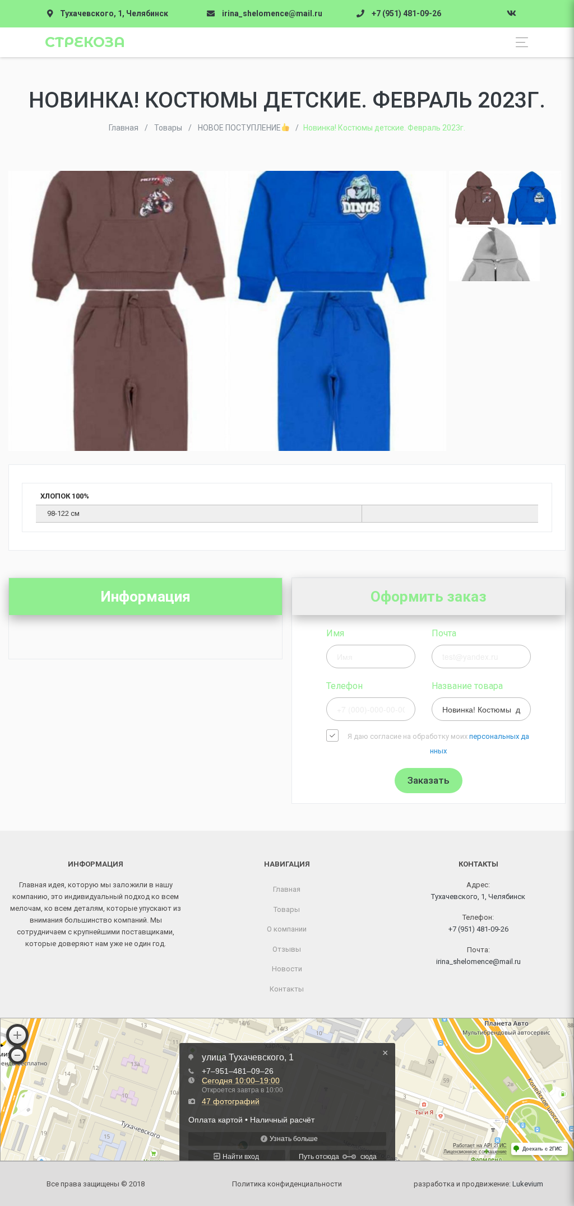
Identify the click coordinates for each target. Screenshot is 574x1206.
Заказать (429, 780)
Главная (286, 889)
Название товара (467, 686)
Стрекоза (85, 42)
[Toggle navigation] (518, 42)
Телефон (344, 686)
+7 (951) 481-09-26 (406, 13)
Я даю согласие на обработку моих (438, 743)
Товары (287, 909)
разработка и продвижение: (478, 1184)
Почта (444, 633)
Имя (335, 633)
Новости (287, 969)
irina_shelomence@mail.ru (272, 13)
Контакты (287, 989)
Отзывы (286, 949)
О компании (287, 929)
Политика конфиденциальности (287, 1184)
